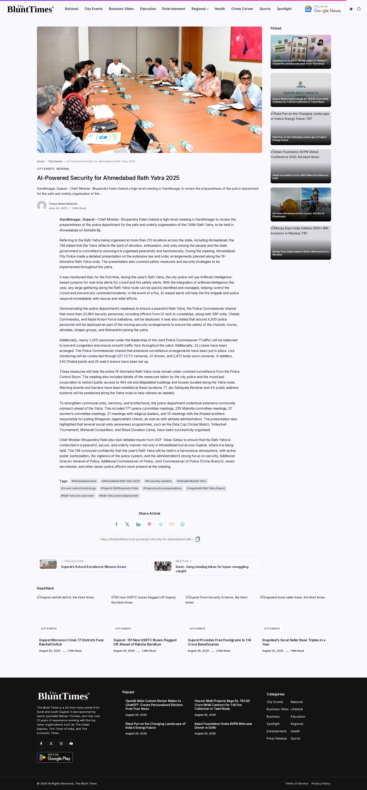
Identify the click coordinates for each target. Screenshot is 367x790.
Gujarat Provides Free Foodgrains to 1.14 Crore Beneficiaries (219, 642)
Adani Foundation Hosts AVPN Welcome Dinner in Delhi (300, 177)
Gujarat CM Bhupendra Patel (120, 488)
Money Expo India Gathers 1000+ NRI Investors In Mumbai (300, 253)
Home (41, 161)
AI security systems (159, 481)
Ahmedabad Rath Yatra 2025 (122, 481)
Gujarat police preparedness (163, 488)
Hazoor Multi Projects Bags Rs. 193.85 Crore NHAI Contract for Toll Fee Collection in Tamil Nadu (300, 100)
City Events (55, 161)
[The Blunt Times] (30, 9)
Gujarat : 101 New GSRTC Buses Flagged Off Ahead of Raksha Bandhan (144, 642)
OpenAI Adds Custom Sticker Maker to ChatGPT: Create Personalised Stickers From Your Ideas (300, 62)
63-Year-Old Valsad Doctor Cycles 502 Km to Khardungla (298, 215)
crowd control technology (79, 488)
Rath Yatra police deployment (119, 495)
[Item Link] (301, 52)
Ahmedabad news (85, 481)
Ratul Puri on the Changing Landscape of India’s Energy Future (299, 139)
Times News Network (63, 203)
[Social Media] (41, 744)
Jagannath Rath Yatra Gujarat (207, 488)
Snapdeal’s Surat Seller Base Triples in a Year (293, 642)
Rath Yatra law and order (78, 495)
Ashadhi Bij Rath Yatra (192, 481)
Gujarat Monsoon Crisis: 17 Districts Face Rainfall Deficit (71, 642)
